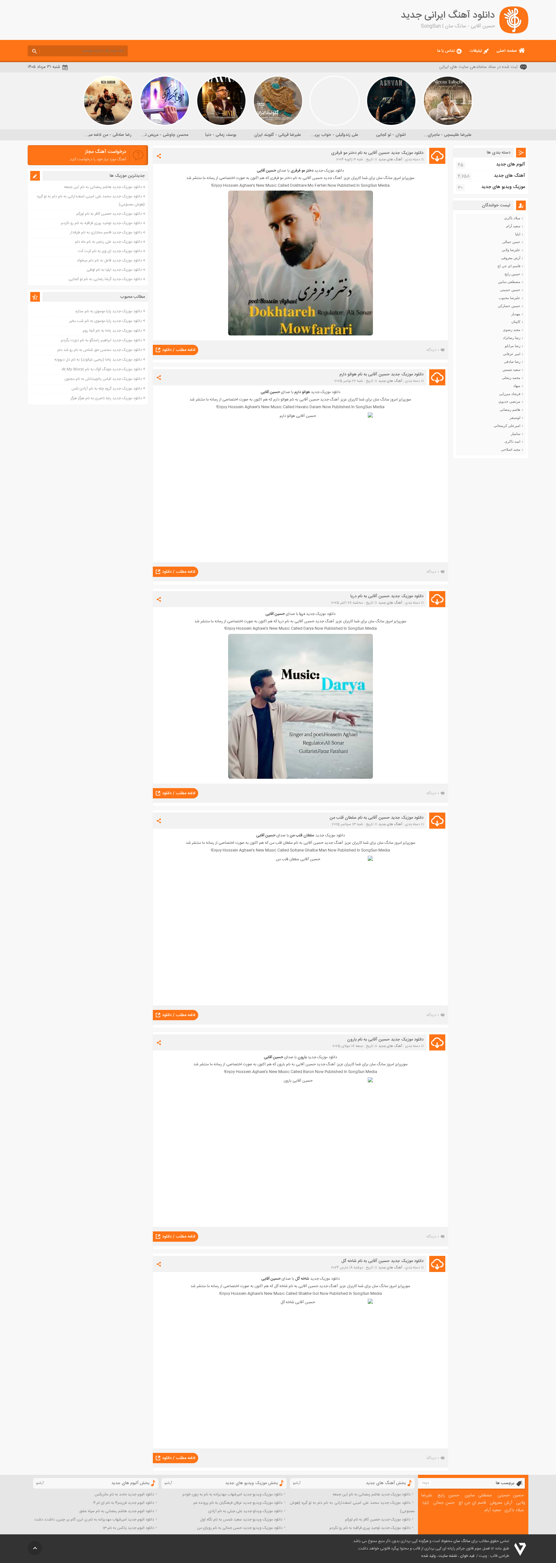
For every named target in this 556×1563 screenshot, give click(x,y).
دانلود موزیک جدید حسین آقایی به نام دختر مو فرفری (377, 152)
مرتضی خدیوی (509, 401)
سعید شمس (511, 370)
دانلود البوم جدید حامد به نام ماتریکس (124, 1494)
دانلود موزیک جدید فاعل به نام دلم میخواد (109, 260)
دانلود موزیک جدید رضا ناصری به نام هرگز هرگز (106, 398)
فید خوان (467, 1556)
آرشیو (297, 1483)
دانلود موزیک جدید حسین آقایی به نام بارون (385, 1039)
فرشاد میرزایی (509, 394)
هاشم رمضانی (510, 409)
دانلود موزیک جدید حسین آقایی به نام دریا (386, 596)
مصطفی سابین (509, 282)
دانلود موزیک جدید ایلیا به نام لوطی (114, 270)
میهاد (516, 386)
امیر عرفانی (511, 354)
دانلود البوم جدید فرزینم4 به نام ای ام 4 (123, 1503)
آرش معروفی (510, 258)
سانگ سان (461, 1541)
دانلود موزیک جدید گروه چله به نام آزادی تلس (106, 388)
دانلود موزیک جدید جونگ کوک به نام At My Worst (102, 369)
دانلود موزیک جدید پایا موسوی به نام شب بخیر (105, 321)
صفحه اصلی (506, 50)
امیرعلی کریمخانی (507, 426)
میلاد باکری (512, 218)
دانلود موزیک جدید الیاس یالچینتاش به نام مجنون (103, 379)
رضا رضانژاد (511, 338)
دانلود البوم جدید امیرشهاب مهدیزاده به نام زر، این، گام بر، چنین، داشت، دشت (94, 1519)
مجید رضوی (511, 330)
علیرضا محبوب (509, 298)
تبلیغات (475, 50)
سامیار (515, 434)
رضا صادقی (512, 361)
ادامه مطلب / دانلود (178, 349)
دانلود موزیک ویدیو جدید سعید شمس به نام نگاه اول (241, 1519)
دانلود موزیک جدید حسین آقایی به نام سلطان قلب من (376, 817)
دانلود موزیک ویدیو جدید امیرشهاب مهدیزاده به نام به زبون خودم (232, 1494)
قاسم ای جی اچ (508, 266)
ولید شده (428, 1556)
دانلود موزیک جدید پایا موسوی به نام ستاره (108, 311)
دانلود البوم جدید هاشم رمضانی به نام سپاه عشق (116, 1511)
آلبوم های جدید (510, 164)
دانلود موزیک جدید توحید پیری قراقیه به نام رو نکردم (101, 223)
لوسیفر (515, 417)
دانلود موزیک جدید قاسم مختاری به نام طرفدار (106, 232)
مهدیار (515, 314)
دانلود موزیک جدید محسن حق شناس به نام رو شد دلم (99, 350)
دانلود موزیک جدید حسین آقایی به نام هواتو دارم (381, 374)
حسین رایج (512, 274)
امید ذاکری (512, 441)
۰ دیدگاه (432, 350)
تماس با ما (446, 50)
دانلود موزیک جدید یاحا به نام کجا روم (112, 330)
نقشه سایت (448, 1556)
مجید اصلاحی (510, 449)
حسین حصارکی (509, 306)
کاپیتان (515, 322)
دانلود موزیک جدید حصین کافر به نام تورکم (109, 214)
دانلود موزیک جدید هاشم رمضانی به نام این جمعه (103, 187)
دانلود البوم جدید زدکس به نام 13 (128, 1528)
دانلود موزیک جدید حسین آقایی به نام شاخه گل (382, 1261)
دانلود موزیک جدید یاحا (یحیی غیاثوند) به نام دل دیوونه (98, 359)
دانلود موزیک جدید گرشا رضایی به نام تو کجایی (105, 279)
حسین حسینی (510, 290)
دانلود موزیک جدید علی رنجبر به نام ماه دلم (108, 242)
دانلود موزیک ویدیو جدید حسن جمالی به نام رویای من (240, 1528)
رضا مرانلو (512, 346)
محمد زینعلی (511, 378)
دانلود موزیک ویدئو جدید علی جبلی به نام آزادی (245, 1511)
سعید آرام (513, 226)
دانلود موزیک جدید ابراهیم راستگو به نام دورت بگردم (101, 340)
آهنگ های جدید (390, 160)
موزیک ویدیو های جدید (503, 187)
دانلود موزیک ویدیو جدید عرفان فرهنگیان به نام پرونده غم (238, 1503)
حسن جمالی (511, 242)
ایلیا (517, 234)
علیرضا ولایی (511, 250)
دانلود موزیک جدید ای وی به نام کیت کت (110, 251)
